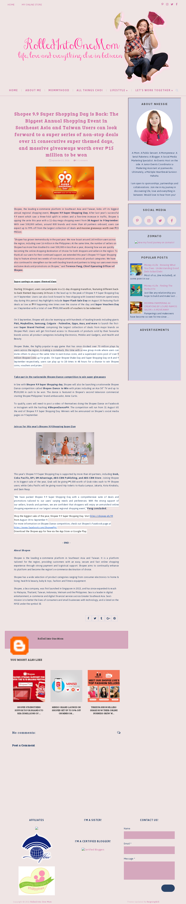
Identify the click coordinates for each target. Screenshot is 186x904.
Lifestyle (117, 90)
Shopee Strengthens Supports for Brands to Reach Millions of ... (29, 710)
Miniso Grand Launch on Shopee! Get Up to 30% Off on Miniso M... (66, 710)
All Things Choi (90, 90)
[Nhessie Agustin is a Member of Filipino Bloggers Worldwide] (37, 848)
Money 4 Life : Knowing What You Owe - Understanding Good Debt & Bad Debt (161, 268)
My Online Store (32, 4)
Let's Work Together (153, 90)
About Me (33, 90)
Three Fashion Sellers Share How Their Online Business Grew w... (104, 710)
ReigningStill (153, 902)
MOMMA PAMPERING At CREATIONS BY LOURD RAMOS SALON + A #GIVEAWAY (160, 306)
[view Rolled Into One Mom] (154, 242)
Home (11, 4)
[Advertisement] (157, 356)
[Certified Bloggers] (93, 849)
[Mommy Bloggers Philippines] (37, 880)
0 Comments (82, 160)
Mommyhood (58, 90)
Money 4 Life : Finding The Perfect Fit (158, 287)
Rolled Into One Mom (41, 902)
